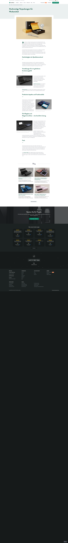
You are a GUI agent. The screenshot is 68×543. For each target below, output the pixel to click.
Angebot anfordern (55, 2)
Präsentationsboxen (24, 286)
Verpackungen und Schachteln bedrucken (39, 286)
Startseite (23, 272)
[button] (56, 0)
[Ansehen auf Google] (17, 234)
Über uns (21, 2)
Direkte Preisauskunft (50, 272)
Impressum (35, 274)
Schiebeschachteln (11, 285)
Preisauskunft (44, 2)
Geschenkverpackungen (24, 285)
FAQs (34, 2)
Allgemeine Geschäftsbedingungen (55, 290)
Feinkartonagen (23, 283)
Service (25, 2)
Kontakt (35, 273)
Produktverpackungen (36, 283)
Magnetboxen (10, 284)
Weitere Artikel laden (33, 201)
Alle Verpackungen (11, 283)
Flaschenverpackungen (24, 284)
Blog (31, 2)
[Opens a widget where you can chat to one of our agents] (65, 542)
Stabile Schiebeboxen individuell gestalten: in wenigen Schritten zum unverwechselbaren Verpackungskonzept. (41, 179)
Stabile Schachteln (36, 285)
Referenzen (28, 2)
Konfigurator (49, 2)
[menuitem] (28, 272)
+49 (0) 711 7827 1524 (52, 0)
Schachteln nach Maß (36, 284)
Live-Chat (10, 277)
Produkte (17, 2)
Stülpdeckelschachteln (11, 286)
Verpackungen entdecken (34, 218)
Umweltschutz (23, 275)
